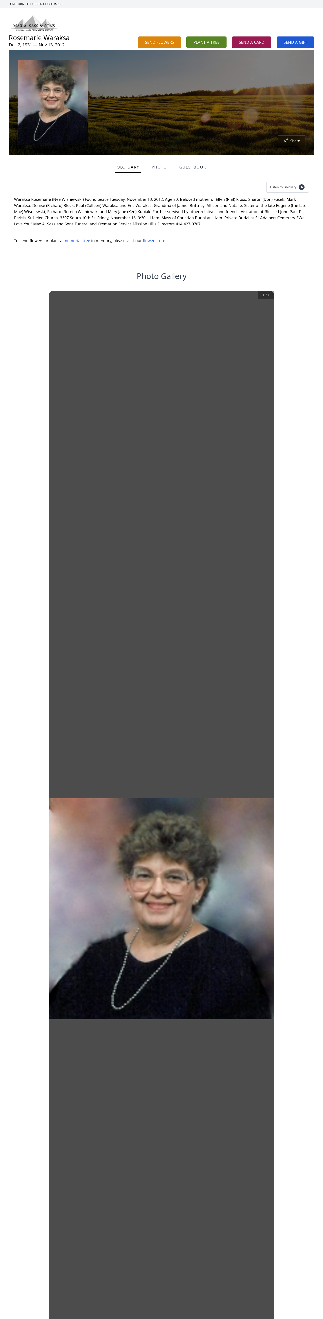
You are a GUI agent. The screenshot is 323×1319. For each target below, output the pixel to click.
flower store (154, 240)
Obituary (128, 167)
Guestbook (192, 167)
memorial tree (77, 240)
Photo (159, 167)
